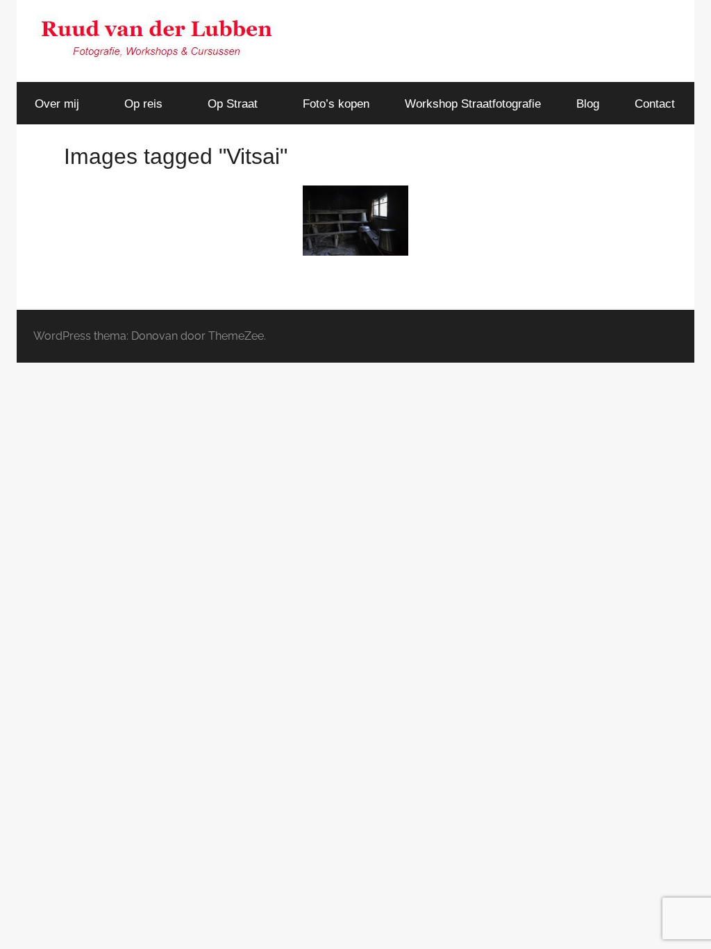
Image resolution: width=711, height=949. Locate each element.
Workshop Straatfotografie (473, 103)
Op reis (143, 103)
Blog (587, 103)
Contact (655, 103)
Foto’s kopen (336, 103)
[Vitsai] (355, 220)
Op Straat (233, 103)
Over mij (57, 103)
